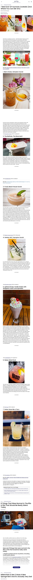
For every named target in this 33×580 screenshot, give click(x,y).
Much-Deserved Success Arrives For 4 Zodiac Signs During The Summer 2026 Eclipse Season (16, 491)
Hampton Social (8, 133)
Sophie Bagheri (3, 509)
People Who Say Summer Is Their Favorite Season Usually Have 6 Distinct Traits (16, 493)
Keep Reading (16, 567)
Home (1, 4)
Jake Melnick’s (8, 357)
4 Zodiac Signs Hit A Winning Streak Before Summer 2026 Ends (16, 488)
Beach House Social (9, 235)
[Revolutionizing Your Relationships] (16, 1)
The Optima (7, 475)
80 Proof (6, 407)
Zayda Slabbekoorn (4, 578)
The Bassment (8, 178)
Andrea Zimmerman (4, 12)
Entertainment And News (7, 4)
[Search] (28, 1)
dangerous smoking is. (17, 557)
